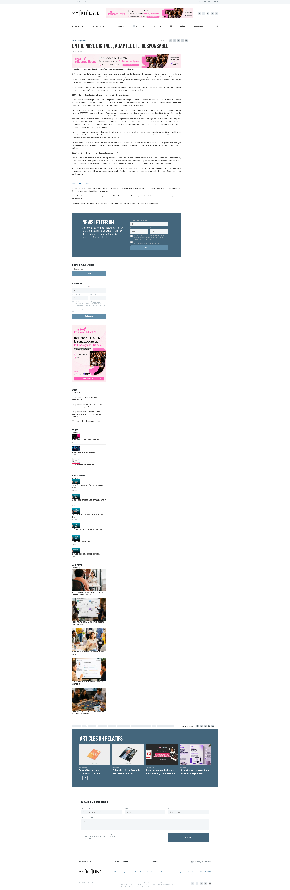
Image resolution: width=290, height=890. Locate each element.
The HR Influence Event (91, 421)
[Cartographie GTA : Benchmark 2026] (76, 461)
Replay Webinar (179, 26)
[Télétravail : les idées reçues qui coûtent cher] (76, 525)
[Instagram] (208, 13)
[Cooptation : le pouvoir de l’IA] (76, 538)
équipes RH (92, 726)
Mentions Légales (121, 872)
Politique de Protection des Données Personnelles (152, 872)
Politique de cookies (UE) (185, 872)
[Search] (217, 26)
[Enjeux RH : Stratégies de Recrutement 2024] (128, 754)
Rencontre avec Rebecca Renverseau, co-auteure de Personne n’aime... (161, 772)
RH (154, 726)
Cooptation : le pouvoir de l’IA (81, 542)
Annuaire (157, 26)
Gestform (112, 726)
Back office (76, 726)
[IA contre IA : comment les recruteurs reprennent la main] (195, 754)
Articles (74, 41)
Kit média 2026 (205, 872)
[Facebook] (199, 13)
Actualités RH (77, 26)
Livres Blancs (98, 26)
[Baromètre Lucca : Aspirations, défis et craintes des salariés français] (94, 754)
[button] (81, 778)
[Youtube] (216, 13)
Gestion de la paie (123, 726)
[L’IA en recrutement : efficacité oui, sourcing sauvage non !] (76, 511)
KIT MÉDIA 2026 (204, 2)
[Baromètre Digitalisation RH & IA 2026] (76, 448)
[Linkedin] (212, 13)
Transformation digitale (165, 726)
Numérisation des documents (141, 726)
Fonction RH (102, 726)
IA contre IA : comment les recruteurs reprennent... (194, 772)
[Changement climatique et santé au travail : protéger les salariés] (76, 496)
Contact (215, 2)
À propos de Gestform (80, 183)
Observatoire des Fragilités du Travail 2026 (85, 440)
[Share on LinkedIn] (182, 40)
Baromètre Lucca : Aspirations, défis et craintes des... (90, 772)
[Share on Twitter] (174, 40)
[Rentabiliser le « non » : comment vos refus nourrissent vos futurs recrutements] (76, 550)
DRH (84, 726)
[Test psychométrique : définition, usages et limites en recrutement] (89, 669)
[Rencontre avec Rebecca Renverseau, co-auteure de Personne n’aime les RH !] (162, 754)
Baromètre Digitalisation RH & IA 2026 (83, 452)
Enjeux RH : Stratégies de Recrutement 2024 (126, 772)
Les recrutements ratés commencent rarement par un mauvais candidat (86, 414)
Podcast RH (198, 26)
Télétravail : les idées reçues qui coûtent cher (87, 529)
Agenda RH (140, 26)
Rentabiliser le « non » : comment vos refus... (86, 554)
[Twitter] (203, 13)
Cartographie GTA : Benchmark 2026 (83, 465)
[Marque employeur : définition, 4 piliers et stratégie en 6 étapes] (89, 639)
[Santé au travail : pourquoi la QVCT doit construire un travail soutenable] (89, 609)
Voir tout (75, 392)
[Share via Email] (186, 40)
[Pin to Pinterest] (178, 40)
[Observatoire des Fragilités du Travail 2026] (76, 436)
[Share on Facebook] (170, 40)
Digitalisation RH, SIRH (86, 41)
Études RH (118, 26)
